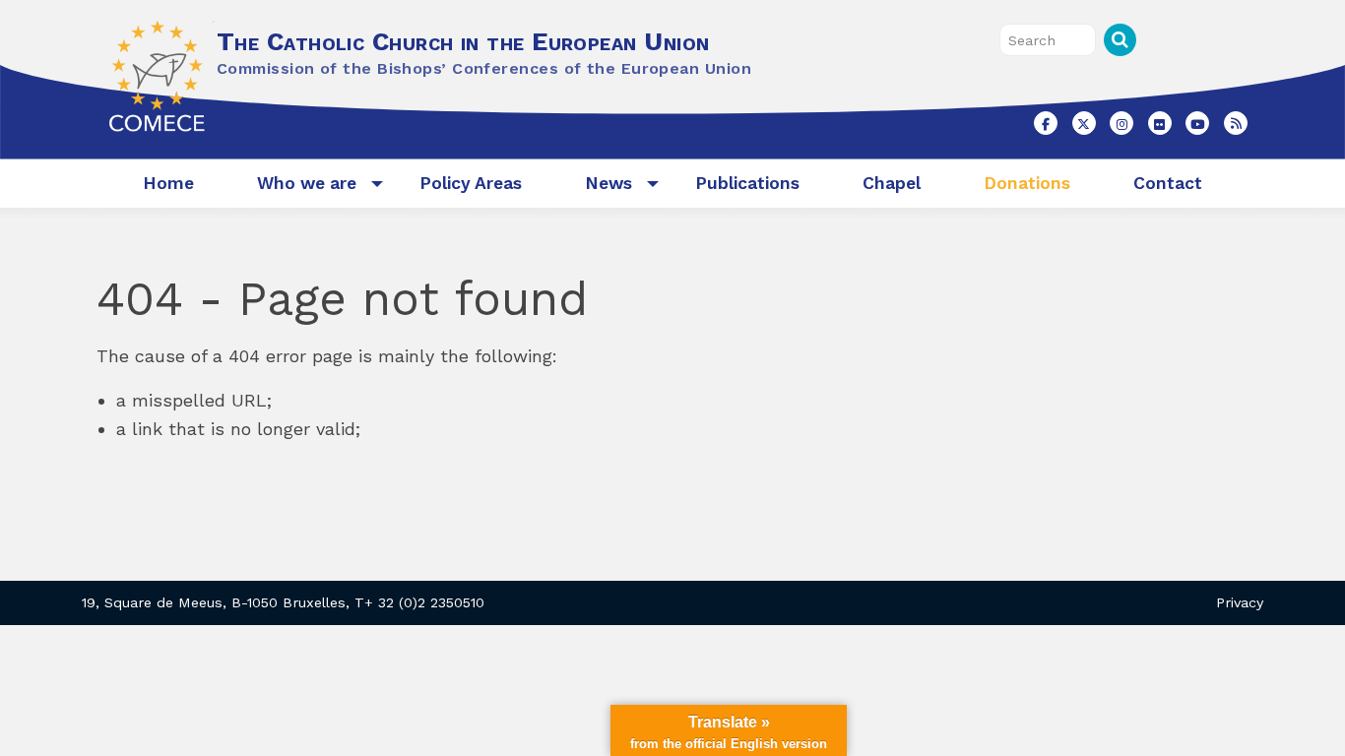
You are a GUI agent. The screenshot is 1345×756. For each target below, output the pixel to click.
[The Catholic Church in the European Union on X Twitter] (1084, 123)
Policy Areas (470, 183)
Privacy (1239, 602)
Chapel (892, 183)
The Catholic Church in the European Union (463, 41)
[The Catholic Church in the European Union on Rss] (1236, 123)
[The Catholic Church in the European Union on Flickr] (1160, 123)
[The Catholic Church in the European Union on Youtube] (1197, 123)
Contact (1167, 183)
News (608, 183)
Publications (747, 183)
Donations (1027, 183)
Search (1120, 40)
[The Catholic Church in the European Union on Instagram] (1121, 123)
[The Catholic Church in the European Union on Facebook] (1045, 123)
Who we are (306, 183)
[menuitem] (168, 183)
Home (168, 183)
